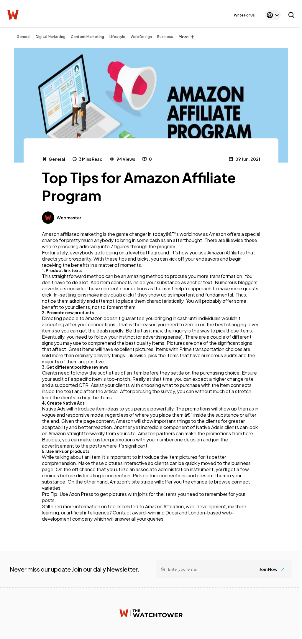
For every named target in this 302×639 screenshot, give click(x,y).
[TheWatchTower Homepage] (13, 15)
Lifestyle (117, 36)
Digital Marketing (50, 36)
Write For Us (244, 15)
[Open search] (291, 15)
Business (165, 36)
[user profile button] (273, 15)
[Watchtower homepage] (151, 613)
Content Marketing (87, 36)
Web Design (141, 36)
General (23, 36)
